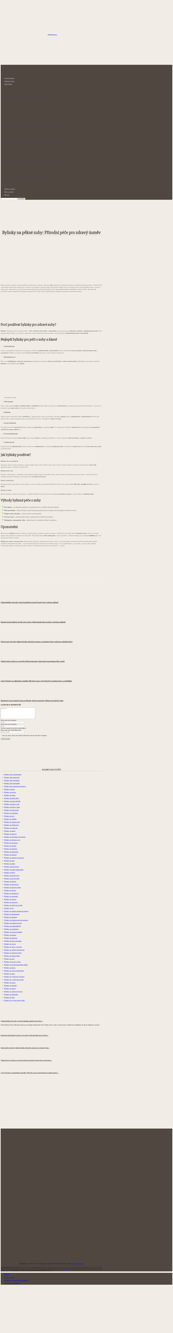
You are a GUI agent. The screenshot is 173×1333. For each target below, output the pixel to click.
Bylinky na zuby (9, 997)
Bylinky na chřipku (10, 819)
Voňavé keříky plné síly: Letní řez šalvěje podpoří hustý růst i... (22, 1021)
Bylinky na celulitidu (11, 813)
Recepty (7, 195)
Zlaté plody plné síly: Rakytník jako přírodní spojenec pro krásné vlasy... (25, 1048)
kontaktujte (66, 1269)
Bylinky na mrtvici (10, 890)
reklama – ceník (9, 1277)
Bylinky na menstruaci (11, 884)
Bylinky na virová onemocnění (14, 971)
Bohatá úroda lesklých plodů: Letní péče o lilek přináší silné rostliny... (25, 1036)
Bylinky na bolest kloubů (12, 801)
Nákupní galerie (9, 81)
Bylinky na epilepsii (10, 849)
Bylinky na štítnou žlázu (12, 956)
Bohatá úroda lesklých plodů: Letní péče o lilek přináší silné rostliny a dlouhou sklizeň (33, 622)
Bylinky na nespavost (11, 902)
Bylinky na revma (10, 944)
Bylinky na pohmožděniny (12, 926)
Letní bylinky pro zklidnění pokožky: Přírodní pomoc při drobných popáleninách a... (30, 1073)
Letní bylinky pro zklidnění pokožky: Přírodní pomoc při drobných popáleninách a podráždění (36, 681)
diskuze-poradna (9, 189)
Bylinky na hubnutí (10, 855)
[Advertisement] (86, 51)
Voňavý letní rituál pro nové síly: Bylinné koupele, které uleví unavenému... (26, 1060)
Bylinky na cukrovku (11, 828)
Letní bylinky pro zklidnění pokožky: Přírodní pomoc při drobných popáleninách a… (39, 183)
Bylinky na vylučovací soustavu (14, 977)
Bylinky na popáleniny (11, 929)
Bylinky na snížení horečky (13, 953)
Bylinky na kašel (9, 864)
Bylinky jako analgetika (11, 777)
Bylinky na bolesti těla (11, 810)
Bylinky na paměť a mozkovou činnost (16, 911)
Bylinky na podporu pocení (13, 923)
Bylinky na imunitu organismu (14, 858)
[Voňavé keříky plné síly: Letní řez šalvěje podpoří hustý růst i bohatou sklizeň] (18, 98)
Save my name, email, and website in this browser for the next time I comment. (25, 735)
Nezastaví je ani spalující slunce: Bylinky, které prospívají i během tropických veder (32, 701)
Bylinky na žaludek (10, 986)
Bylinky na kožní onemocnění (13, 870)
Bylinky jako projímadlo (12, 783)
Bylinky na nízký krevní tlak (13, 905)
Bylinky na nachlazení (11, 893)
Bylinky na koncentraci (11, 867)
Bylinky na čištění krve (11, 825)
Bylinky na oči (9, 908)
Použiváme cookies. (77, 1264)
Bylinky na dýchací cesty (12, 840)
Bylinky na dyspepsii (11, 843)
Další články (8, 84)
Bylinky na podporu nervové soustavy (16, 920)
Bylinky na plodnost (10, 917)
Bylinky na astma (9, 795)
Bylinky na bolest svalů (11, 804)
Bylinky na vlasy (9, 974)
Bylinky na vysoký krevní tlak (14, 980)
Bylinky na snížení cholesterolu (14, 950)
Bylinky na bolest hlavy (11, 798)
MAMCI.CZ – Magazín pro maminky (16, 1280)
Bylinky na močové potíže (12, 887)
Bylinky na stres (9, 959)
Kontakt (6, 1274)
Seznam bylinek (9, 78)
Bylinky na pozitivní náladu (13, 932)
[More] (57, 240)
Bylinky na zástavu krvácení (13, 991)
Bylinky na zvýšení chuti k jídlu (14, 1000)
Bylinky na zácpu (9, 983)
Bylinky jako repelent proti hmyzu (15, 786)
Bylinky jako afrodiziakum (12, 774)
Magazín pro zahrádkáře (12, 1283)
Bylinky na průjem (10, 935)
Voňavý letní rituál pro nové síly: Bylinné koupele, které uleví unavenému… (36, 163)
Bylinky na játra (9, 861)
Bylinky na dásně (9, 831)
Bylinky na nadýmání (11, 896)
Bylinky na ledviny (10, 881)
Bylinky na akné (9, 789)
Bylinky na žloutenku (11, 994)
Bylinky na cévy (9, 816)
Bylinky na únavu (9, 968)
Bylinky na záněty (10, 988)
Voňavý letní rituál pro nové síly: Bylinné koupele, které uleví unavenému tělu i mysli (33, 661)
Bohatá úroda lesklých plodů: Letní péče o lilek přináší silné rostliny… (34, 123)
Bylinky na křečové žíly (11, 875)
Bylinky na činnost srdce (12, 822)
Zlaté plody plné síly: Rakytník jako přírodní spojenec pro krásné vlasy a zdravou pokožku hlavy (37, 642)
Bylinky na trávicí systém (12, 962)
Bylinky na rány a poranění (13, 941)
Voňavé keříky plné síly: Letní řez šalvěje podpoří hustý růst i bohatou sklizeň (29, 602)
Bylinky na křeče (9, 873)
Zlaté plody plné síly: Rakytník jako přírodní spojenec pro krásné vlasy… (34, 143)
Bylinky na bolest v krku (12, 807)
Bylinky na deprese (10, 834)
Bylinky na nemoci (10, 899)
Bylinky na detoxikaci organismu (14, 837)
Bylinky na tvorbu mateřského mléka (16, 965)
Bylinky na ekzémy (10, 846)
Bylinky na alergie (10, 792)
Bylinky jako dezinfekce (12, 780)
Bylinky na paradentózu (12, 914)
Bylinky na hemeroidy (11, 852)
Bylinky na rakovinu (10, 938)
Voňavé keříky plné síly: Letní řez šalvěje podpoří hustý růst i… (31, 103)
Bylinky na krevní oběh (11, 878)
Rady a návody (9, 192)
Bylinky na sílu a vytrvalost (13, 947)
